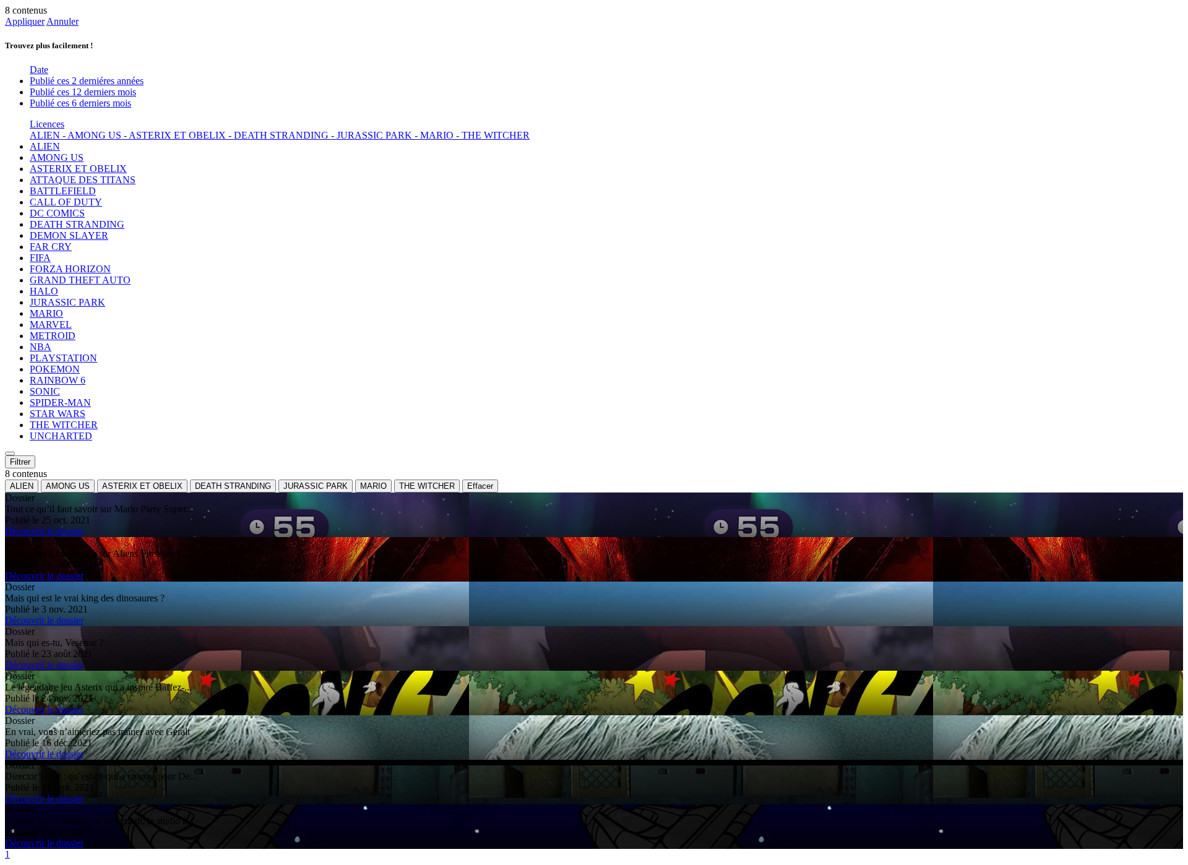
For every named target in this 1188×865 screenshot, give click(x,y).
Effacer (480, 486)
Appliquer (25, 21)
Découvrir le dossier (44, 531)
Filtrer (20, 462)
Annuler (62, 21)
